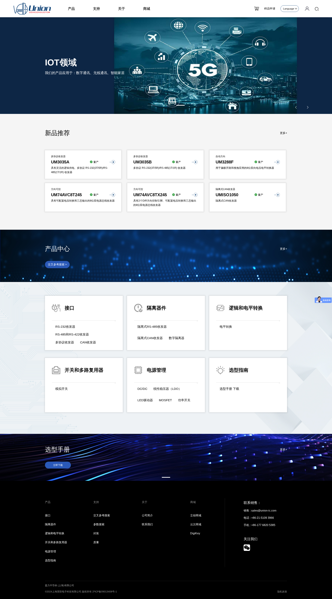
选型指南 (50, 560)
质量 (96, 542)
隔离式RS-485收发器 (152, 326)
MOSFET (165, 400)
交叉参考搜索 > (57, 264)
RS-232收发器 (65, 326)
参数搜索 (98, 524)
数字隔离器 (176, 338)
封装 (96, 533)
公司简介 (147, 515)
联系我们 (147, 524)
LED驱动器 (145, 400)
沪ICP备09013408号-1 (104, 591)
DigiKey (195, 533)
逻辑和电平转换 (54, 533)
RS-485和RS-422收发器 (72, 334)
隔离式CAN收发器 (150, 338)
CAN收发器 (88, 342)
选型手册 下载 (229, 389)
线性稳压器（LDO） (167, 389)
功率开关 (184, 400)
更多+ (283, 133)
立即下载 (58, 465)
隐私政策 (282, 591)
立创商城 (195, 515)
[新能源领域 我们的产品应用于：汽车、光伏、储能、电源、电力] (166, 65)
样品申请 (269, 8)
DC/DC (142, 389)
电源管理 (50, 551)
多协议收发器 (64, 342)
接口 (47, 515)
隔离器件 (50, 524)
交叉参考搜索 (101, 515)
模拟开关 (61, 389)
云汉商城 (195, 524)
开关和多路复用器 (56, 542)
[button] (151, 105)
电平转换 (226, 326)
